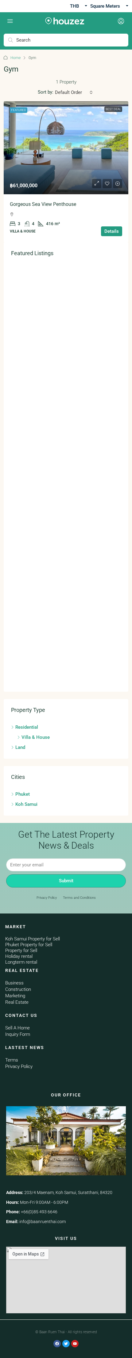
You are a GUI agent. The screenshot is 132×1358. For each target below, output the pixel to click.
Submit (66, 881)
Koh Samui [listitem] (26, 804)
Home (15, 58)
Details (111, 231)
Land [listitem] (20, 747)
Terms (11, 1060)
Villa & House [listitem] (35, 737)
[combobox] (74, 92)
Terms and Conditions (79, 898)
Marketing (15, 996)
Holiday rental (19, 956)
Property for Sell (21, 950)
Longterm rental (21, 962)
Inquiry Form (17, 1034)
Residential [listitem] (26, 727)
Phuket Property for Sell (28, 944)
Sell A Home (17, 1028)
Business (14, 983)
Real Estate (17, 1002)
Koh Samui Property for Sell (32, 939)
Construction (18, 989)
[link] (66, 148)
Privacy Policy (47, 898)
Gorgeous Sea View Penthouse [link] (43, 204)
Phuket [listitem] (22, 794)
